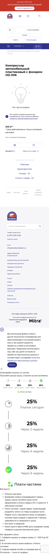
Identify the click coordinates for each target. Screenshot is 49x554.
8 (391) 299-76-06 (14, 235)
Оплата (9, 285)
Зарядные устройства (14, 267)
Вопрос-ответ (11, 299)
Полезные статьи (13, 302)
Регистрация (31, 40)
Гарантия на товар (29, 151)
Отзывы (24, 173)
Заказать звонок (12, 239)
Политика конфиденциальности (24, 317)
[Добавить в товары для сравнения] (15, 145)
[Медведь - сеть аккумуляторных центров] (9, 16)
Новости (10, 295)
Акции (24, 35)
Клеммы (10, 270)
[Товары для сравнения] (20, 16)
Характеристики (24, 169)
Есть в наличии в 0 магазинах (15, 137)
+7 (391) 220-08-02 (33, 30)
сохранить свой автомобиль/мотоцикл (24, 118)
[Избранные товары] (28, 16)
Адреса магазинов (13, 274)
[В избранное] (34, 145)
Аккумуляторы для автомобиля (18, 260)
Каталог (17, 46)
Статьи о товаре (24, 178)
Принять (12, 365)
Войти (15, 40)
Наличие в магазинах (24, 160)
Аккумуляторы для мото (15, 263)
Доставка (8, 151)
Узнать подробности (24, 8)
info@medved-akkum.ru (16, 248)
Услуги (9, 278)
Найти (40, 226)
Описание (24, 164)
